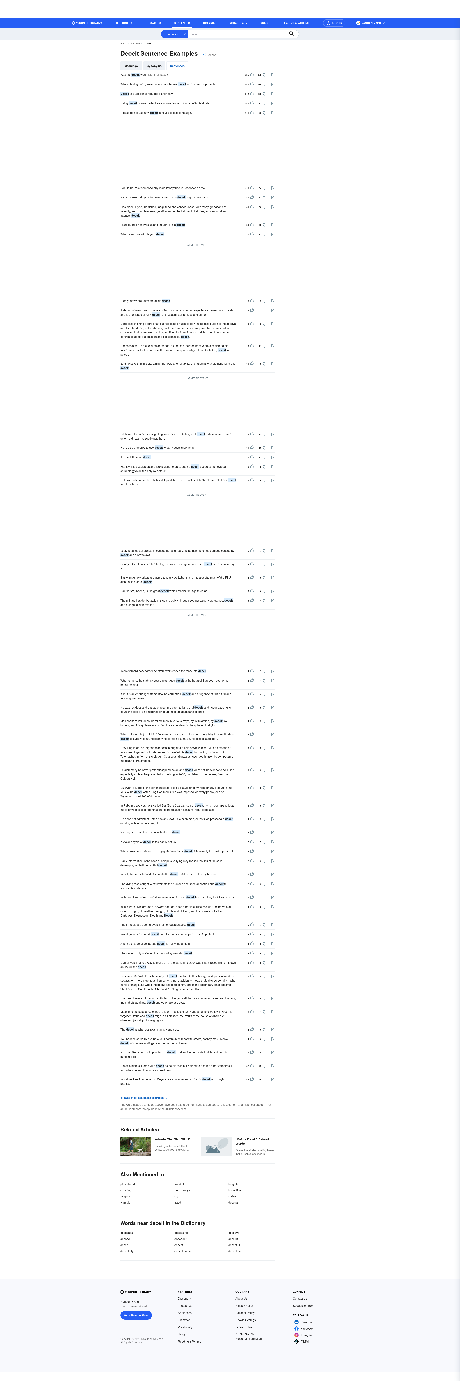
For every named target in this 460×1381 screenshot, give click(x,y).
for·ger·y (125, 1196)
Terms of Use (243, 1327)
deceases (126, 1233)
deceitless (234, 1251)
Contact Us (300, 1298)
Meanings (131, 66)
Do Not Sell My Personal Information (248, 1336)
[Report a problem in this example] (272, 75)
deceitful (179, 1245)
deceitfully (126, 1251)
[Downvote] (264, 75)
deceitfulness (182, 1251)
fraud (177, 1202)
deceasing (181, 1233)
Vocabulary (185, 1327)
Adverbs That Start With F (172, 1139)
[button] (334, 23)
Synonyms (154, 66)
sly (176, 1196)
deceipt (233, 1202)
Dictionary (184, 1298)
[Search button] (293, 34)
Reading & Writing (189, 1341)
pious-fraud (127, 1184)
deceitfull (234, 1245)
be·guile (233, 1184)
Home (123, 43)
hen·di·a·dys (182, 1190)
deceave (233, 1233)
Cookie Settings (245, 1320)
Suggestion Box (303, 1305)
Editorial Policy (245, 1313)
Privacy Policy (244, 1305)
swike (232, 1196)
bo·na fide (234, 1190)
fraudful (179, 1184)
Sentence (135, 43)
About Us (241, 1298)
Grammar (184, 1320)
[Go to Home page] (87, 23)
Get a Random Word (136, 1315)
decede (125, 1239)
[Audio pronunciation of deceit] (204, 55)
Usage (182, 1334)
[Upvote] (252, 75)
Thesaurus (185, 1305)
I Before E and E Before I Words (252, 1141)
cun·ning (125, 1190)
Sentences (171, 34)
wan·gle (125, 1202)
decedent (180, 1239)
